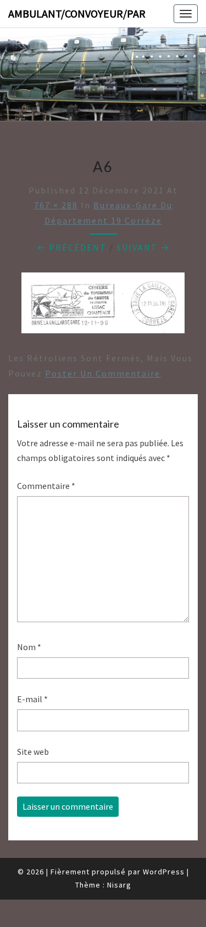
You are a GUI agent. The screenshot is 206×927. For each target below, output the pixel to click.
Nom (29, 646)
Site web (33, 751)
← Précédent (72, 247)
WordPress (164, 872)
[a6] (103, 306)
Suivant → (143, 247)
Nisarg (119, 885)
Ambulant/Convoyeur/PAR (77, 13)
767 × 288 (56, 205)
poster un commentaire (102, 373)
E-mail (32, 698)
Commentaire (46, 485)
